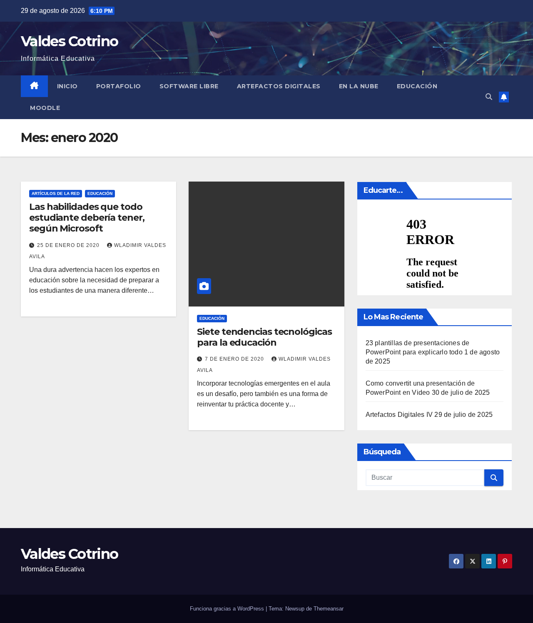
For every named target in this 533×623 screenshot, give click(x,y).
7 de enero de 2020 (235, 359)
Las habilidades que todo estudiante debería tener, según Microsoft (86, 217)
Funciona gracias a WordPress (228, 609)
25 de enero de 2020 (69, 245)
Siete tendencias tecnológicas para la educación (264, 337)
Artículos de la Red (56, 193)
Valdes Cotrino (69, 41)
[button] (489, 96)
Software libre (189, 86)
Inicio (67, 86)
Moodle (45, 108)
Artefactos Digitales (279, 86)
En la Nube (359, 86)
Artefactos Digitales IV (399, 414)
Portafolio (118, 86)
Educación (417, 86)
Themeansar (329, 609)
